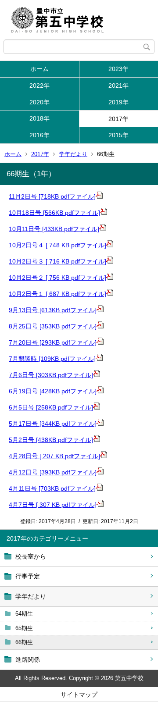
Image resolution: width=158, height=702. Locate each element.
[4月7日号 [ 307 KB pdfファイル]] (100, 504)
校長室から (30, 556)
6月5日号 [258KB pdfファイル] (51, 407)
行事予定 (27, 576)
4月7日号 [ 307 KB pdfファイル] (53, 504)
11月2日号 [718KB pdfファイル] (52, 196)
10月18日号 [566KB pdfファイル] (54, 212)
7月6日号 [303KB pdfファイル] (51, 374)
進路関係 (27, 659)
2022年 (39, 85)
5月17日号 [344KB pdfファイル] (53, 423)
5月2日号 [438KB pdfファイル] (51, 439)
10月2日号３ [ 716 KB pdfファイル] (57, 261)
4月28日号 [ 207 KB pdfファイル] (54, 456)
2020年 (39, 102)
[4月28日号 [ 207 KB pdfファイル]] (103, 456)
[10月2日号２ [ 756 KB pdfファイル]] (109, 277)
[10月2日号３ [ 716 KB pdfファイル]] (109, 261)
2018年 (39, 118)
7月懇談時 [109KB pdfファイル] (52, 358)
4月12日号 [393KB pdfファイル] (53, 472)
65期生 (24, 628)
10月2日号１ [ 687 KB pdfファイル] (57, 293)
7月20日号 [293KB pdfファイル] (53, 342)
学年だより (73, 154)
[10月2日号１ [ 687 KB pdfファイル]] (109, 293)
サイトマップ (79, 694)
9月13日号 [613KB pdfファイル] (53, 310)
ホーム (39, 68)
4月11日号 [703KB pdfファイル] (52, 488)
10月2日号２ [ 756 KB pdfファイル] (57, 277)
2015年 (118, 135)
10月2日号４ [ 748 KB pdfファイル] (57, 245)
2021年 (118, 85)
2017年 (118, 118)
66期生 (24, 642)
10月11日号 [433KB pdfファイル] (54, 228)
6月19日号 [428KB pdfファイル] (53, 391)
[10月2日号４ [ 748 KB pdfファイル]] (109, 245)
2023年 (118, 68)
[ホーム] (79, 20)
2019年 (118, 102)
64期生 (24, 613)
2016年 (39, 135)
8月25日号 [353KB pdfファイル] (53, 326)
